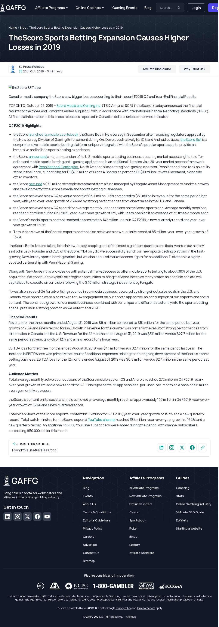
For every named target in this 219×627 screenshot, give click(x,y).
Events (88, 496)
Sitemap (89, 561)
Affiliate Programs (50, 7)
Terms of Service (146, 608)
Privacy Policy (92, 528)
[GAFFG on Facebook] (192, 447)
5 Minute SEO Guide (190, 512)
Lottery (134, 545)
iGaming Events (124, 7)
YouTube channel (101, 419)
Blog (148, 7)
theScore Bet (190, 139)
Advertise (90, 545)
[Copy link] (202, 447)
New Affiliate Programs (145, 496)
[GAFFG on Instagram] (171, 447)
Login (196, 7)
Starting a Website (189, 528)
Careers (89, 536)
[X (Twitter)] (27, 516)
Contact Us (91, 553)
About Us (89, 504)
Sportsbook (137, 520)
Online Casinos (88, 7)
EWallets (182, 520)
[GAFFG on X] (182, 447)
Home (13, 27)
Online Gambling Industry (193, 504)
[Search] (179, 7)
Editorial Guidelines (96, 520)
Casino (134, 512)
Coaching (182, 488)
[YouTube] (47, 516)
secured (35, 184)
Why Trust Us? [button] (194, 69)
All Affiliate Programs (144, 488)
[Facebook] (37, 516)
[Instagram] (17, 516)
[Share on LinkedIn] (161, 447)
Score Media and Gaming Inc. (78, 105)
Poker (133, 528)
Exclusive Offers (140, 504)
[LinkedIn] (7, 516)
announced (38, 156)
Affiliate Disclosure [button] (157, 69)
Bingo (133, 536)
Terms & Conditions (97, 512)
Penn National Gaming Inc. (59, 166)
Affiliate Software (141, 553)
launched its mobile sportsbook (53, 134)
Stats (180, 496)
